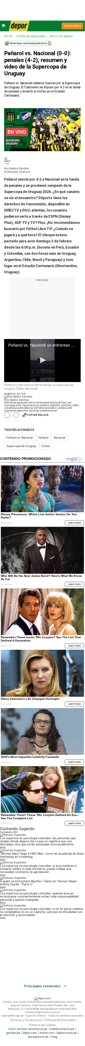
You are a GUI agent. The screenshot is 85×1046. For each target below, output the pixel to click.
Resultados (72, 26)
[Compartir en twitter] (16, 415)
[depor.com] (19, 26)
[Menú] (4, 26)
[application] (42, 360)
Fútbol (46, 446)
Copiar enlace (38, 414)
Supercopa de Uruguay (21, 446)
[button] (42, 360)
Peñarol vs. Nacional (19, 437)
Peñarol (43, 437)
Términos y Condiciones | (25, 1020)
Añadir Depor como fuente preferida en (28, 43)
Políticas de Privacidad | (60, 1020)
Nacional (59, 437)
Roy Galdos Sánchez (16, 168)
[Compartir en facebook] (7, 415)
